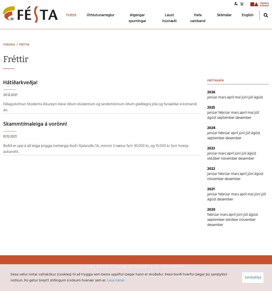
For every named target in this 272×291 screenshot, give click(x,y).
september (226, 118)
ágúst (258, 97)
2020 (211, 210)
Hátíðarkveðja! (20, 82)
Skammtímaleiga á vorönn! (35, 124)
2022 (211, 169)
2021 (211, 189)
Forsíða (9, 44)
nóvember (229, 159)
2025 (211, 108)
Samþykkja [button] (253, 277)
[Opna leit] (265, 15)
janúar (212, 97)
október (214, 159)
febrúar (224, 113)
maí (238, 97)
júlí (251, 97)
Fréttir (24, 44)
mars (222, 97)
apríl (231, 97)
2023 (211, 148)
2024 (211, 128)
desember (243, 118)
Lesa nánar (116, 280)
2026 (211, 92)
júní (245, 97)
